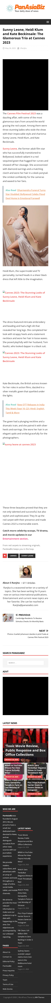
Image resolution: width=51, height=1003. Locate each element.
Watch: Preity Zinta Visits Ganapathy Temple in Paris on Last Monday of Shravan (14, 785)
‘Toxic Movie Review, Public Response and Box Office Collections (25, 750)
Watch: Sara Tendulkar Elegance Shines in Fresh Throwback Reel (37, 769)
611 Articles (29, 582)
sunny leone (27, 556)
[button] (47, 22)
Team (5, 980)
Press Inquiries (9, 970)
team (13, 831)
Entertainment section (15, 538)
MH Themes (39, 997)
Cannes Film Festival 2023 (21, 113)
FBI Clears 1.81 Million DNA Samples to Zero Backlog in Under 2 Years (25, 936)
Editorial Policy (9, 961)
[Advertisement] (25, 84)
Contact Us (7, 957)
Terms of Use (8, 984)
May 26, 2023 (10, 48)
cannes (13, 556)
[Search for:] (25, 663)
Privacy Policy (8, 975)
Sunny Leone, (10, 148)
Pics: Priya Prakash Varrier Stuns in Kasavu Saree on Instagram (36, 786)
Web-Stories (8, 989)
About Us (6, 952)
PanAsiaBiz (7, 815)
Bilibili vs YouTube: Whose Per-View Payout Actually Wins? (13, 769)
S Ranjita (23, 48)
